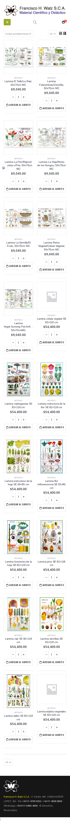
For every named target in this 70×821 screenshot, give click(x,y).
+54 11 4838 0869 (52, 801)
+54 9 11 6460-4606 (27, 805)
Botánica (18, 78)
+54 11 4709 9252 (31, 801)
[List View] (64, 33)
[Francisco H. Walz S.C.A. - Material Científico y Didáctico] (35, 11)
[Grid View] (60, 33)
